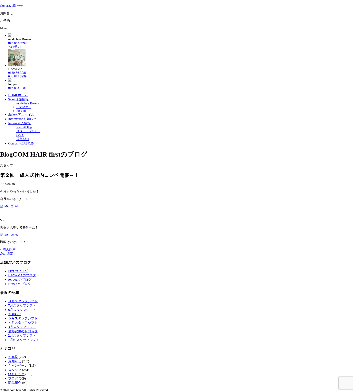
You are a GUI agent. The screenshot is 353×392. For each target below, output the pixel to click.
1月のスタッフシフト (23, 340)
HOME (18, 95)
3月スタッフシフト (22, 327)
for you (21, 110)
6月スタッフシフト (22, 309)
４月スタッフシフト (23, 322)
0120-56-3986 (17, 72)
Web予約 (14, 46)
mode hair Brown (27, 103)
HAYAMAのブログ (22, 275)
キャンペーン (18, 365)
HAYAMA (23, 107)
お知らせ (14, 314)
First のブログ (18, 271)
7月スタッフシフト (22, 305)
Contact (11, 5)
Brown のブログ (19, 284)
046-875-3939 (17, 76)
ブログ (13, 378)
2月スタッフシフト (22, 335)
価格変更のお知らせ (23, 331)
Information (22, 119)
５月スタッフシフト (23, 318)
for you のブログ (19, 279)
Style (21, 114)
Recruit (19, 123)
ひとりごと (16, 374)
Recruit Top (24, 127)
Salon (18, 99)
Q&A (20, 135)
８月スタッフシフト (23, 301)
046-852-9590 (17, 43)
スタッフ (14, 370)
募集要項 (22, 139)
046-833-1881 (17, 88)
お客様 (13, 357)
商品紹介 (14, 382)
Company (21, 143)
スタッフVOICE (28, 131)
